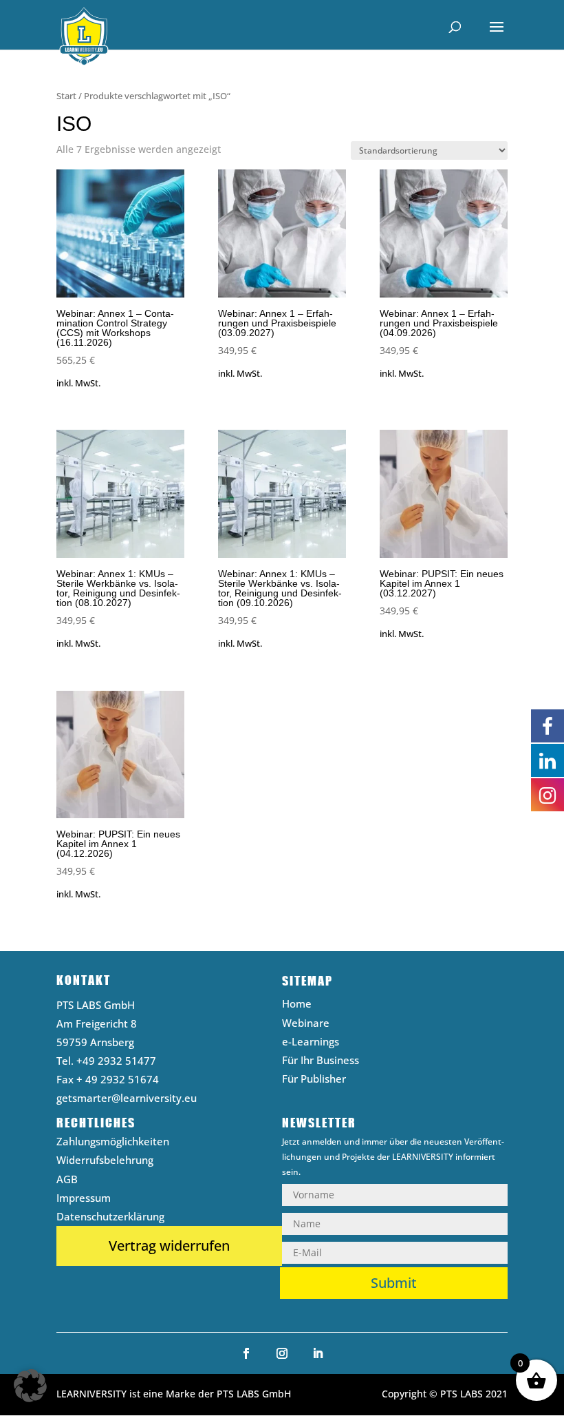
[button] (30, 1385)
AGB (67, 1181)
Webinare (305, 1024)
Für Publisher (314, 1080)
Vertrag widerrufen (169, 1245)
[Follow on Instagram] (282, 1353)
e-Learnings (310, 1043)
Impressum (83, 1199)
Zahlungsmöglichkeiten (112, 1143)
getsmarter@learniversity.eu (126, 1098)
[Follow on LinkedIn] (318, 1353)
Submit (394, 1282)
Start (66, 96)
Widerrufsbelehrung (104, 1161)
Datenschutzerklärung (110, 1218)
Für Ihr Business (320, 1061)
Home (297, 1005)
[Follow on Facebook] (246, 1353)
